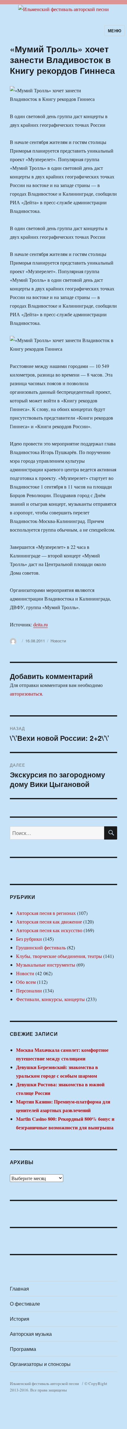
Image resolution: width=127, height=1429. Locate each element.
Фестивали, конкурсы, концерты (50, 999)
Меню (114, 31)
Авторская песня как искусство (49, 930)
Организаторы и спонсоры (40, 1363)
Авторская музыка (31, 1333)
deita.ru (40, 624)
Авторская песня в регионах (46, 913)
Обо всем (26, 982)
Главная (19, 1288)
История (19, 1318)
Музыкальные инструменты (45, 964)
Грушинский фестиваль (41, 947)
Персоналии (29, 990)
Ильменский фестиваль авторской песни (44, 1383)
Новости (58, 641)
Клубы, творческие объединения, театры (59, 956)
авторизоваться (26, 693)
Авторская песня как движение (49, 921)
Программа (23, 1348)
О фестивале (25, 1303)
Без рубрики (29, 939)
